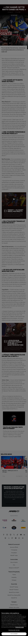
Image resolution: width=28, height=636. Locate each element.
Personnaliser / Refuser (14, 630)
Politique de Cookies (20, 627)
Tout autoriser (13, 633)
